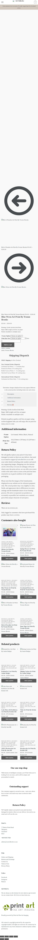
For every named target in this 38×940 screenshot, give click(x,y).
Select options (9, 558)
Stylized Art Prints (7, 746)
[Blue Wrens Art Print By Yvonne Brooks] (9, 571)
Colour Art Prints (7, 544)
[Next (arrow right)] (7, 939)
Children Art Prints (7, 543)
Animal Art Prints (7, 541)
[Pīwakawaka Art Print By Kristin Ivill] (28, 732)
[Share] (11, 936)
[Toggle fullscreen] (7, 936)
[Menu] (4, 2)
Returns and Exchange (7, 859)
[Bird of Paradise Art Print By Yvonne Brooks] (9, 609)
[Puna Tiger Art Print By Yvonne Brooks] (28, 609)
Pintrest (3, 881)
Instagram (4, 879)
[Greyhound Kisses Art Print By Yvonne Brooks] (28, 571)
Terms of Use (5, 863)
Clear (27, 338)
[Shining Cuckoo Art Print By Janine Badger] (28, 656)
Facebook (4, 877)
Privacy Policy (5, 866)
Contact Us (4, 861)
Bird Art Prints (6, 580)
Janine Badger (5, 677)
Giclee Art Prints (6, 547)
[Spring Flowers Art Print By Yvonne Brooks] (28, 532)
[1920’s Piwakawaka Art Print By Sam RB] (9, 732)
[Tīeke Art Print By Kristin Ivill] (28, 693)
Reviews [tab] (10, 405)
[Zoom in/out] (2, 936)
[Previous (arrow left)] (2, 939)
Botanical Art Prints (26, 541)
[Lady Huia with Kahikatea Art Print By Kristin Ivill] (9, 693)
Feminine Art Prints (26, 545)
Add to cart (8, 345)
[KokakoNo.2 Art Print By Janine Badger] (9, 656)
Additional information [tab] (14, 397)
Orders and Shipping (7, 857)
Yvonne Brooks (9, 350)
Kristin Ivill (4, 716)
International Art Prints (9, 585)
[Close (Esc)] (16, 936)
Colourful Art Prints (8, 545)
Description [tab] (10, 394)
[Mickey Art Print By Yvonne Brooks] (9, 532)
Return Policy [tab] (11, 401)
